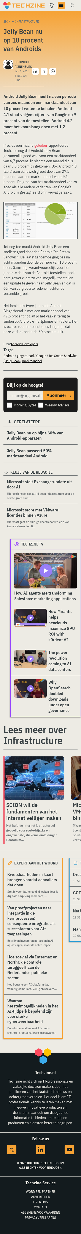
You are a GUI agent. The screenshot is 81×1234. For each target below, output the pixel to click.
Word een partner (40, 1191)
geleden (40, 145)
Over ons (40, 1202)
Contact (40, 1207)
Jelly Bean (12, 361)
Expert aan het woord (36, 863)
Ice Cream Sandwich (63, 355)
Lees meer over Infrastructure (35, 735)
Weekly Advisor (57, 405)
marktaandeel (32, 361)
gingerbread (25, 355)
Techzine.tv (32, 544)
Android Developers (24, 344)
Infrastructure (27, 21)
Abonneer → (59, 395)
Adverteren (40, 1197)
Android (8, 355)
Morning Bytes (25, 405)
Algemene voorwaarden (40, 1212)
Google (41, 355)
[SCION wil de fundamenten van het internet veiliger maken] (34, 778)
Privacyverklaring (40, 1217)
